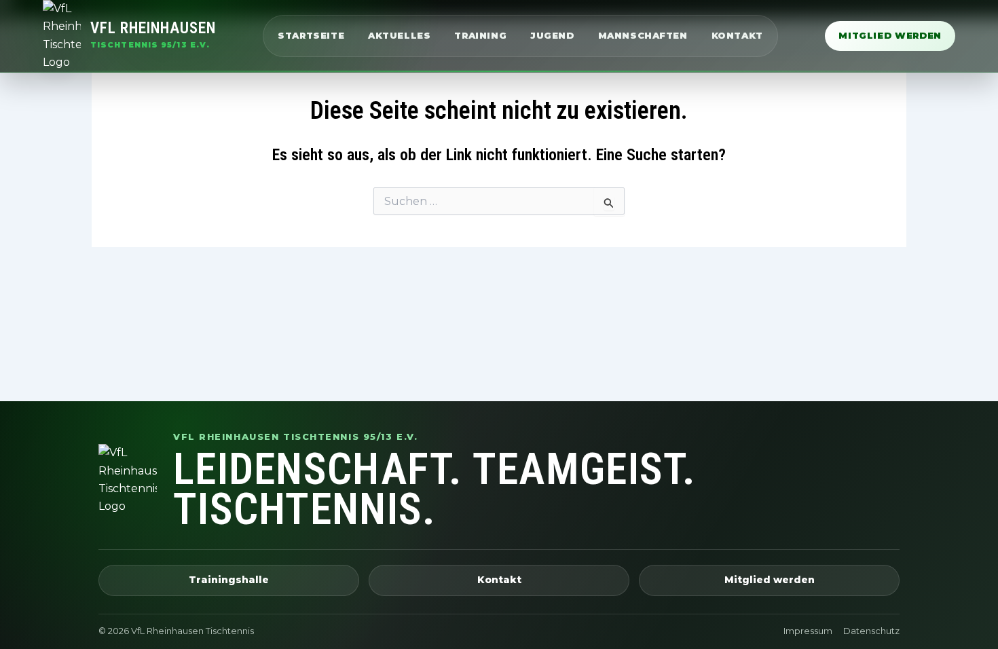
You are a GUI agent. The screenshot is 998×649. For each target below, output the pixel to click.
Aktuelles (399, 35)
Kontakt (737, 35)
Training (480, 35)
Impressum (807, 630)
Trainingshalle (229, 580)
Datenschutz (871, 630)
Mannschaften (643, 35)
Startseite (311, 35)
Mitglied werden (890, 35)
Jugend (552, 35)
